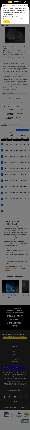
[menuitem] (7, 2)
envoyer (6, 22)
